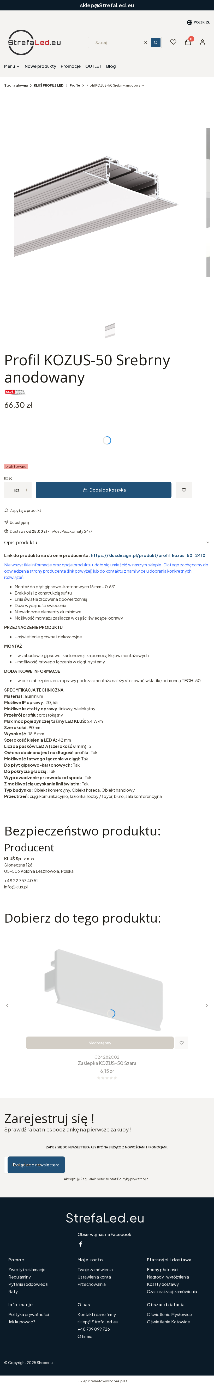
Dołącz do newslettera (36, 1164)
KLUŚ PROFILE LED (48, 85)
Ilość (8, 478)
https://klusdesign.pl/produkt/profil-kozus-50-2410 (148, 555)
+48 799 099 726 (94, 1329)
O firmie (85, 1336)
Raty (13, 1291)
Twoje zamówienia (95, 1269)
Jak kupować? (21, 1321)
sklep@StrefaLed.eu (98, 1321)
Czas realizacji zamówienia (172, 1291)
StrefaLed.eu (105, 1217)
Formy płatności (162, 1269)
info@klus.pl (16, 886)
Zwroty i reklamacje (26, 1269)
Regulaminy (19, 1277)
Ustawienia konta (94, 1277)
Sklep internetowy (101, 1381)
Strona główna (16, 85)
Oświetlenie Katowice (168, 1321)
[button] (155, 42)
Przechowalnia (92, 1284)
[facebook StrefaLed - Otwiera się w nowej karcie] (81, 1244)
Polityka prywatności (28, 1314)
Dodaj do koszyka (108, 490)
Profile (75, 85)
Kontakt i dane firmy (97, 1314)
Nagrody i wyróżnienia (168, 1277)
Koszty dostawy (163, 1284)
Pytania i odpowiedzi (28, 1284)
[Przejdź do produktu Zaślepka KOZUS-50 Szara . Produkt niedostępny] (107, 991)
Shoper (43, 1362)
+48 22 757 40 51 (21, 880)
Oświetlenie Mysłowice (169, 1314)
